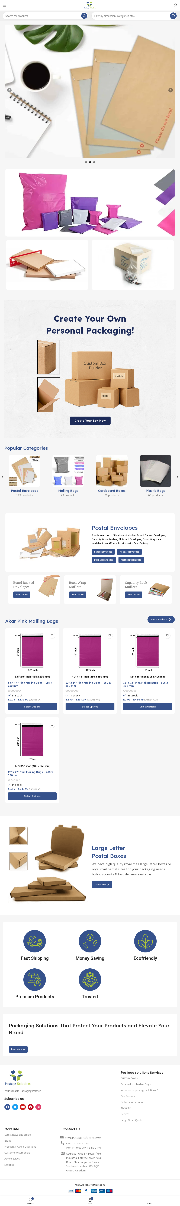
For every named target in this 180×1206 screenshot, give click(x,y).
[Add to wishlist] (52, 635)
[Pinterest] (31, 1107)
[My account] (175, 5)
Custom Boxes (129, 1078)
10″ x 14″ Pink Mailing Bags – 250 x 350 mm (88, 684)
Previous (9, 90)
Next (170, 90)
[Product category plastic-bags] (156, 477)
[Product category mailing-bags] (68, 477)
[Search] (84, 16)
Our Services (128, 1096)
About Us (126, 1108)
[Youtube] (23, 1107)
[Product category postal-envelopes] (24, 477)
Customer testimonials (17, 1152)
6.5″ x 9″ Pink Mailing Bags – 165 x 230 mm (30, 684)
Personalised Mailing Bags (136, 1084)
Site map (9, 1164)
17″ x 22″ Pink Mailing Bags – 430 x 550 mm (30, 773)
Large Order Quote (131, 1120)
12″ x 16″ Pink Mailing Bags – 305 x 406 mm (145, 684)
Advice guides (12, 1158)
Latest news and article (17, 1134)
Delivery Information (132, 1102)
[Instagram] (38, 1107)
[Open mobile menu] (4, 5)
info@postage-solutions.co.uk (83, 1137)
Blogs (7, 1140)
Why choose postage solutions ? (139, 1090)
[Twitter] (15, 1107)
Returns (125, 1114)
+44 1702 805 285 (77, 1143)
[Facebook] (7, 1107)
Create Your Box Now (90, 420)
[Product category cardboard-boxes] (112, 477)
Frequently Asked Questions (20, 1146)
